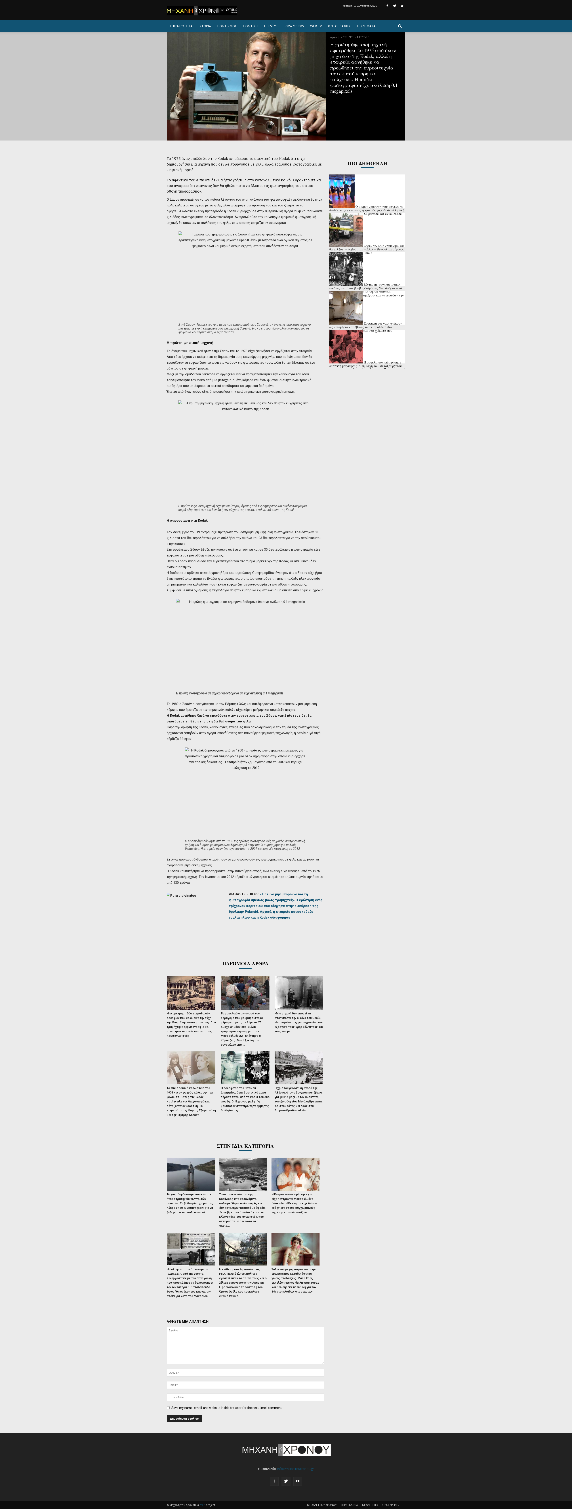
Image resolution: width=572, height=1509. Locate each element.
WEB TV (316, 26)
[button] (400, 27)
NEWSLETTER (370, 1505)
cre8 (202, 1505)
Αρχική (334, 37)
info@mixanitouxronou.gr (295, 1469)
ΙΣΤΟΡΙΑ (205, 26)
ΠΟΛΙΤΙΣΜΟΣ (227, 26)
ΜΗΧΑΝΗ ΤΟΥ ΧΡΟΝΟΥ (322, 1505)
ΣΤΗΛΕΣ (348, 37)
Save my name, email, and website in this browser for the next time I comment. (226, 1408)
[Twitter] (394, 6)
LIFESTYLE (271, 26)
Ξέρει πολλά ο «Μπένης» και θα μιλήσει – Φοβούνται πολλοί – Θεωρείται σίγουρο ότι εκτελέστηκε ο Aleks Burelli (366, 249)
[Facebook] (387, 6)
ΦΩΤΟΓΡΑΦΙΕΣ (339, 26)
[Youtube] (402, 6)
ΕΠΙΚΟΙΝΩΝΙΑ (349, 1505)
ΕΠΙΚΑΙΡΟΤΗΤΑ (181, 26)
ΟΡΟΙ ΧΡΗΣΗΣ (391, 1505)
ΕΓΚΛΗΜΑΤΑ (366, 26)
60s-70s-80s (295, 26)
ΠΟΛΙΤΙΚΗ (250, 26)
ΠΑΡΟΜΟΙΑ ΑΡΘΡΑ (245, 963)
